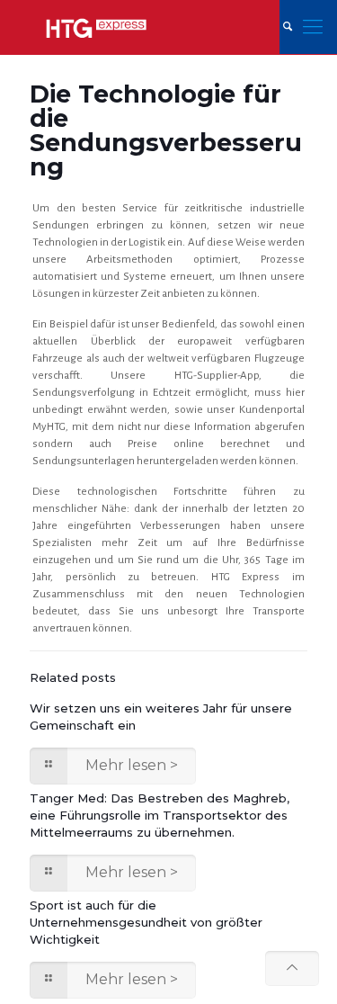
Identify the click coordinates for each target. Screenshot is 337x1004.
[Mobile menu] (312, 27)
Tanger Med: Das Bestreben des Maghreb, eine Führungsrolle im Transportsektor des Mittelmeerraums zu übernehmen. (159, 815)
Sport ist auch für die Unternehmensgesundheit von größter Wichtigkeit (146, 922)
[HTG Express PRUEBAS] (96, 26)
